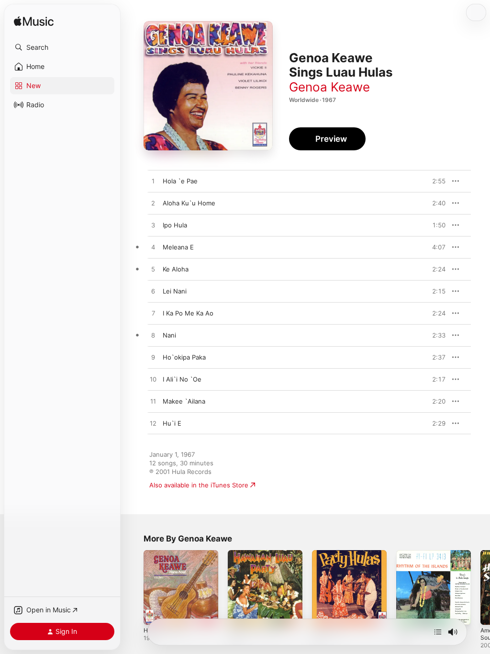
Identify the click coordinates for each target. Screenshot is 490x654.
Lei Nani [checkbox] (175, 291)
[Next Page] (480, 587)
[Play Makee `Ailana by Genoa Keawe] (153, 401)
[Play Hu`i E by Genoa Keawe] (153, 423)
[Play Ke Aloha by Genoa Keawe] (153, 269)
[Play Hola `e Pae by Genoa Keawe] (153, 181)
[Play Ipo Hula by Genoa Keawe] (153, 225)
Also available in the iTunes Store (198, 485)
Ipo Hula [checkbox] (175, 225)
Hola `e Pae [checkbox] (180, 181)
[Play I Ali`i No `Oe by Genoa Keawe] (153, 379)
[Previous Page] (134, 587)
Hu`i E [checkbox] (172, 423)
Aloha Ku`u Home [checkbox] (189, 203)
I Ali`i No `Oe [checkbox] (182, 379)
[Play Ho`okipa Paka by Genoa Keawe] (153, 357)
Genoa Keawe (329, 86)
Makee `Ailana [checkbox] (184, 401)
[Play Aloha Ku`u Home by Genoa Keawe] (153, 203)
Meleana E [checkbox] (178, 247)
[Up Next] (438, 632)
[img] (34, 21)
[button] (62, 47)
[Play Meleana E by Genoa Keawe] (153, 247)
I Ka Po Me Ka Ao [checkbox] (188, 313)
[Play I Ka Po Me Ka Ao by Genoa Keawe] (153, 313)
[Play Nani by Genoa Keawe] (153, 335)
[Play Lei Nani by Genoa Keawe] (153, 291)
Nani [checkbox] (169, 335)
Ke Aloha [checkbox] (176, 269)
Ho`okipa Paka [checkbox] (184, 357)
